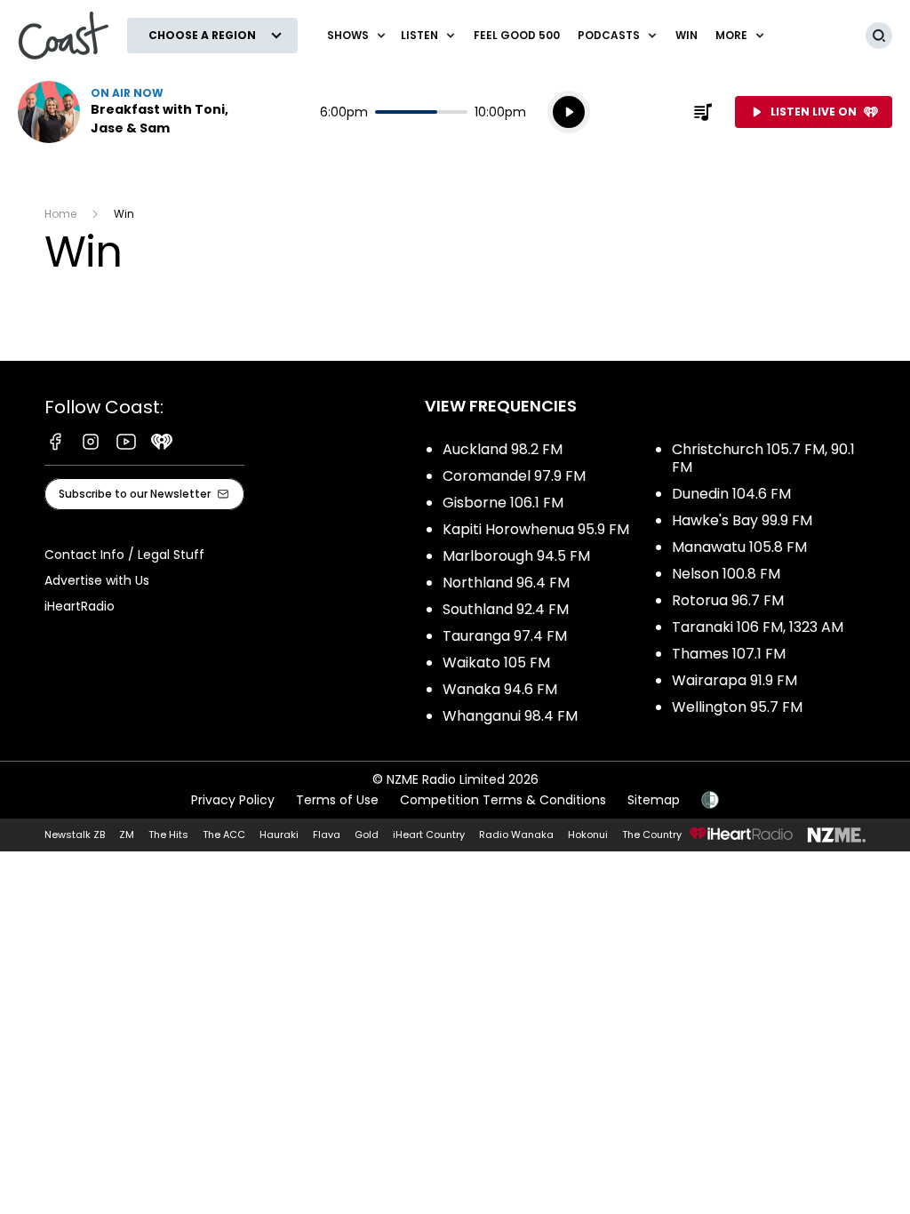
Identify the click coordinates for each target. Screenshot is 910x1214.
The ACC (224, 834)
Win (686, 35)
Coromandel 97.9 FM (514, 476)
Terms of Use (337, 800)
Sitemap (653, 800)
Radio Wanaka (516, 834)
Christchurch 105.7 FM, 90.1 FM (763, 458)
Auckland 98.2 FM (503, 449)
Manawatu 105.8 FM (739, 547)
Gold (367, 834)
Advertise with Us (96, 580)
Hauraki (279, 834)
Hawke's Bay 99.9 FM (742, 520)
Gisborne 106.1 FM (503, 502)
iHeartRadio (79, 606)
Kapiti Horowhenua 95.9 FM (536, 529)
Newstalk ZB (74, 834)
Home (60, 213)
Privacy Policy (233, 800)
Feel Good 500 (517, 35)
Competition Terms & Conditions (503, 800)
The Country (652, 834)
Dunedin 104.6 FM (731, 493)
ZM (126, 834)
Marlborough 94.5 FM (516, 556)
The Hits (168, 834)
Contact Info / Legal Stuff (124, 554)
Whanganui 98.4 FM (510, 716)
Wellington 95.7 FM (737, 707)
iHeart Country (429, 834)
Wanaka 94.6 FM (500, 689)
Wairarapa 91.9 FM (734, 680)
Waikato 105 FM (496, 662)
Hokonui (588, 834)
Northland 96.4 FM (506, 582)
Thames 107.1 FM (729, 653)
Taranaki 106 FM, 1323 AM (757, 627)
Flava (326, 834)
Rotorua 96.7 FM (728, 600)
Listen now (131, 112)
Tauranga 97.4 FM (505, 636)
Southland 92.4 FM (506, 609)
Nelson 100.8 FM (726, 573)
